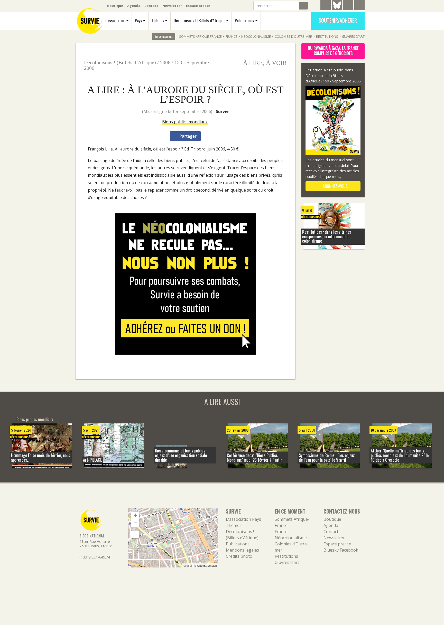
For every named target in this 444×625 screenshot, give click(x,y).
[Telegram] (325, 6)
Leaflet (187, 565)
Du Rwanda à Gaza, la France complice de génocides (333, 50)
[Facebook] (348, 6)
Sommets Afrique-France (200, 36)
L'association (115, 20)
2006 (165, 62)
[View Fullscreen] (135, 534)
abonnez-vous (335, 186)
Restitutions (327, 36)
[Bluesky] (337, 9)
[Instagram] (359, 6)
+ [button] (135, 515)
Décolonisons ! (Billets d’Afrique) (199, 20)
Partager (187, 136)
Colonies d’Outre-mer (293, 36)
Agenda (133, 5)
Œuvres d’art (353, 36)
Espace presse (198, 5)
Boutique (115, 5)
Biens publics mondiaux (185, 122)
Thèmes (158, 20)
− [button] (135, 523)
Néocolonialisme (256, 36)
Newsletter (172, 5)
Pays (138, 20)
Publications (244, 20)
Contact (151, 5)
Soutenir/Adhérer (338, 20)
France (231, 36)
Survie (222, 111)
